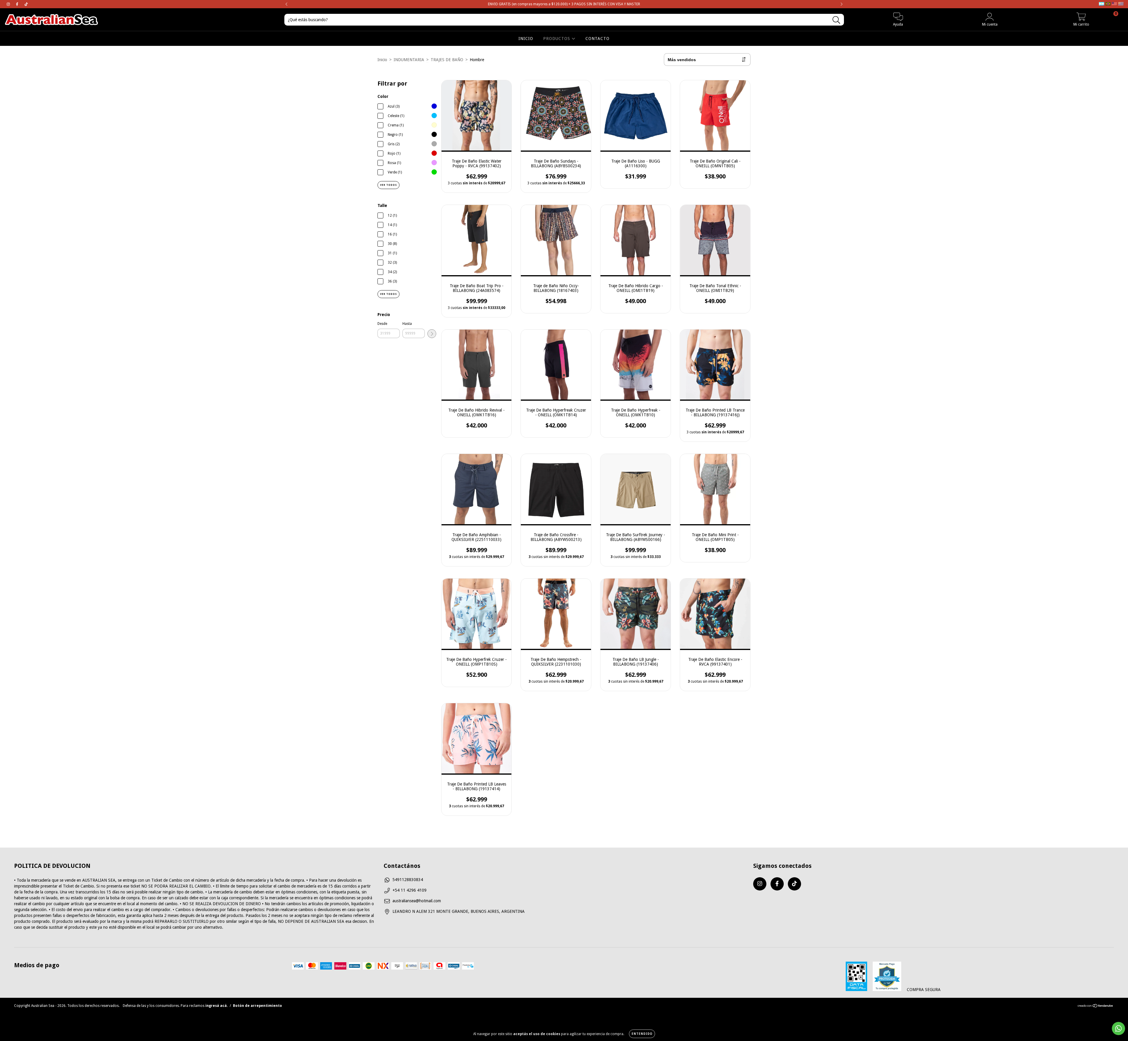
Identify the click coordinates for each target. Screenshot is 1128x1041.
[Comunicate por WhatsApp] (1118, 1028)
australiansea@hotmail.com (416, 900)
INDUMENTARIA (409, 59)
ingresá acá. (216, 1006)
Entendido (642, 1033)
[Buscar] (836, 20)
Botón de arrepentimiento (257, 1006)
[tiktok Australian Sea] (26, 4)
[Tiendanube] (1095, 1006)
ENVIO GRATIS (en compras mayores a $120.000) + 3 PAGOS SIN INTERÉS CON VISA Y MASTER (564, 4)
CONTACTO (597, 38)
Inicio (382, 59)
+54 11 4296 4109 (409, 890)
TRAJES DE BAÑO (447, 59)
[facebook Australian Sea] (17, 4)
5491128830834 (407, 879)
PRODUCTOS (557, 38)
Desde (382, 324)
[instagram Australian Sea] (8, 4)
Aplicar (431, 333)
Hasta (407, 324)
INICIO (525, 38)
